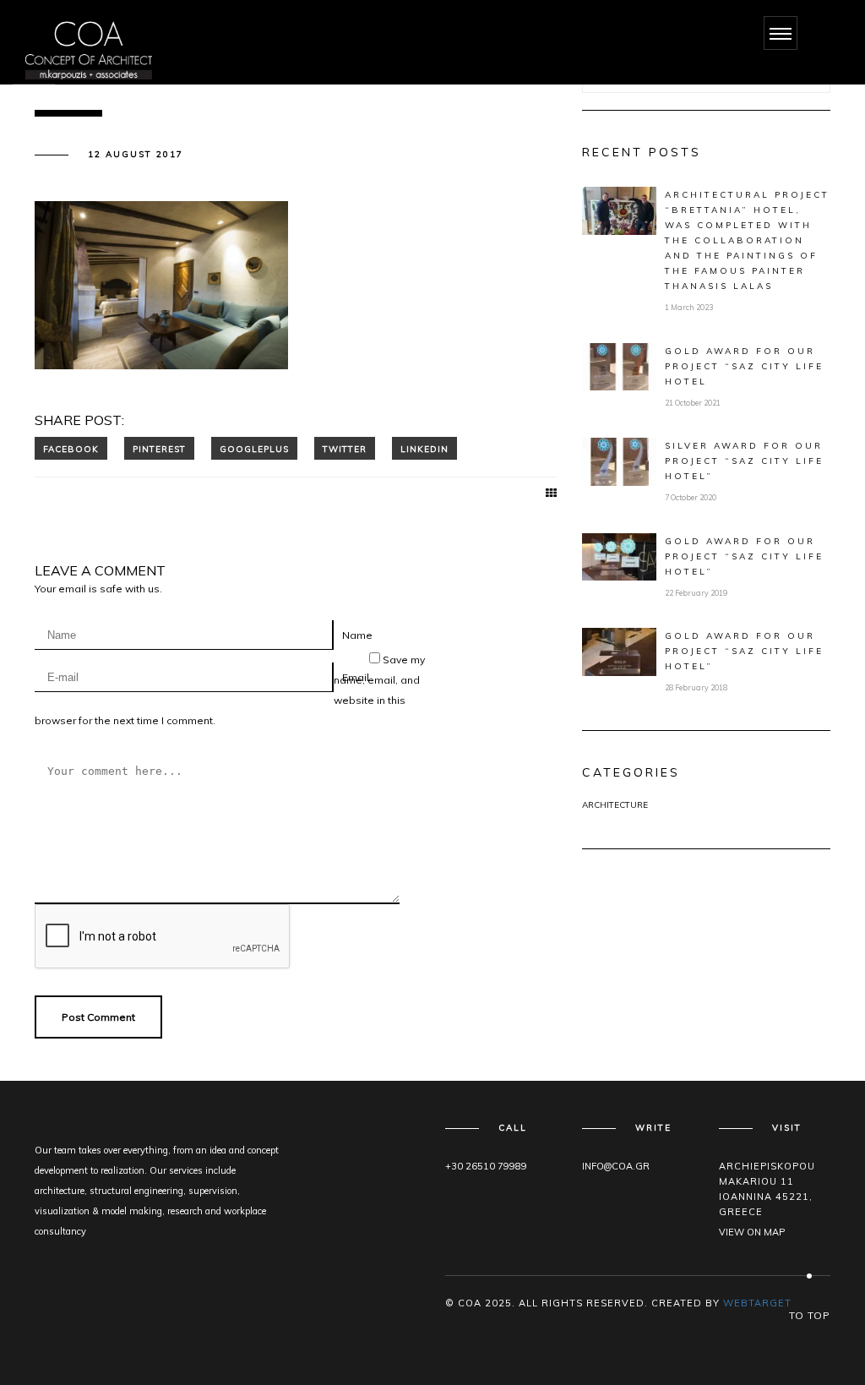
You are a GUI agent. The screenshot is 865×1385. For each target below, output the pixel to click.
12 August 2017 (135, 154)
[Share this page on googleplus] (254, 448)
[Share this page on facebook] (71, 448)
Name (357, 635)
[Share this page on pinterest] (159, 448)
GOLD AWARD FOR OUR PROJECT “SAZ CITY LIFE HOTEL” (744, 556)
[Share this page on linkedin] (424, 448)
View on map (752, 1232)
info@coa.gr (616, 1166)
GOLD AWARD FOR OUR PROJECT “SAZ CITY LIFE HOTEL (744, 366)
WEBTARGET (757, 1303)
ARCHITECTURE (615, 804)
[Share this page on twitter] (344, 448)
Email (355, 677)
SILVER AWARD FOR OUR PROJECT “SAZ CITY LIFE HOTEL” (744, 461)
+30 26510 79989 (486, 1166)
